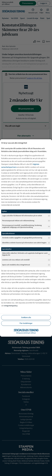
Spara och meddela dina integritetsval (16, 265)
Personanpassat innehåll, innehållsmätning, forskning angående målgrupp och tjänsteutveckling (22, 226)
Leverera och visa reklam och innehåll (16, 260)
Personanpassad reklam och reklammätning (18, 221)
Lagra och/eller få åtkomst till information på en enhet (22, 216)
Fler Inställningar (26, 323)
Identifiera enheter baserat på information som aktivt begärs (24, 243)
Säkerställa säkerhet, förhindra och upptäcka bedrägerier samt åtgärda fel (25, 254)
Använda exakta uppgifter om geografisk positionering (22, 238)
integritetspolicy (11, 306)
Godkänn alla (26, 317)
